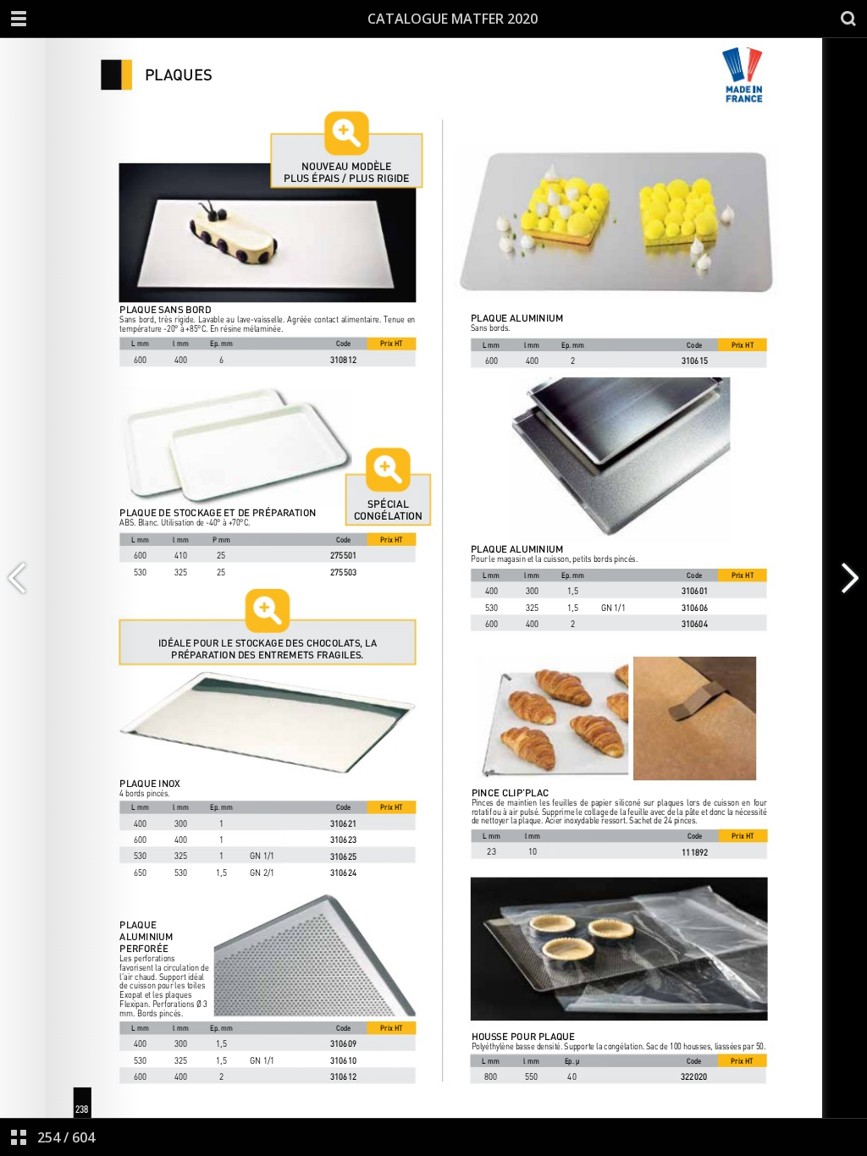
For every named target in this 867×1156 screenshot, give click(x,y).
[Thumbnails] (18, 1137)
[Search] (848, 18)
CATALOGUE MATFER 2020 (452, 18)
